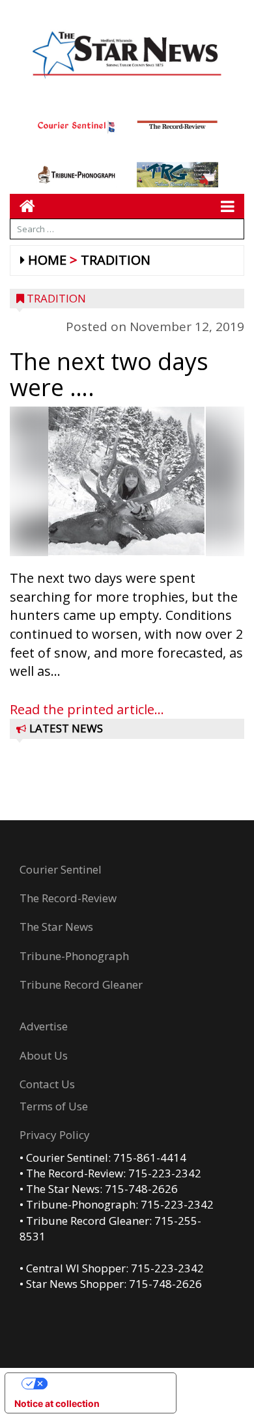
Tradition (115, 260)
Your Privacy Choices (104, 1383)
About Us (44, 1055)
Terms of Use (54, 1106)
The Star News (56, 926)
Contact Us (47, 1084)
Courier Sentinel (61, 869)
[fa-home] (22, 206)
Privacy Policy (55, 1134)
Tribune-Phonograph (74, 955)
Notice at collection (57, 1403)
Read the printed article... (87, 709)
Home (47, 260)
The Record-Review (68, 897)
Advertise (44, 1026)
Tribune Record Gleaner (81, 984)
